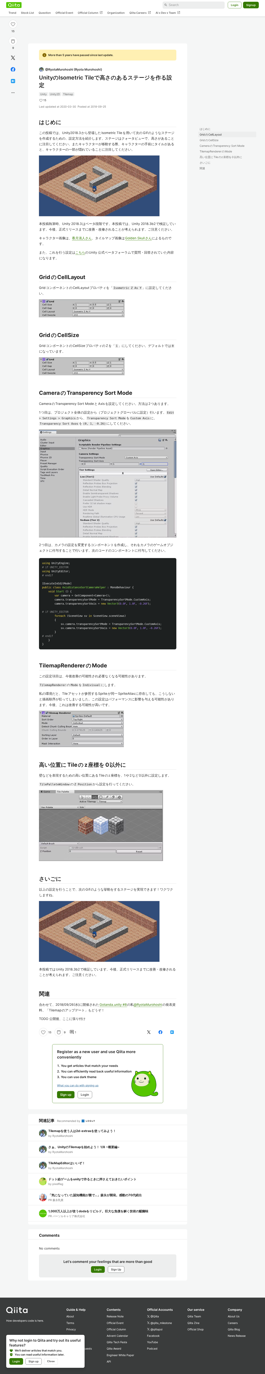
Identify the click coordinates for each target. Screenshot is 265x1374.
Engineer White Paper (120, 1355)
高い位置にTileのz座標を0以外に (221, 157)
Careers (233, 1323)
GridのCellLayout (211, 134)
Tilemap (68, 94)
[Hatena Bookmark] (13, 81)
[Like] (13, 24)
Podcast (152, 1348)
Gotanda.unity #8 (113, 1005)
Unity (43, 94)
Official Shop (195, 1329)
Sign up (34, 1361)
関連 (202, 168)
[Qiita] (14, 5)
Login (234, 5)
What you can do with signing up (78, 1085)
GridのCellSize (209, 140)
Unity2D (55, 94)
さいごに (205, 162)
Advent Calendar (117, 1335)
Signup (251, 5)
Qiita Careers (140, 13)
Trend (12, 12)
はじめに (205, 128)
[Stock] (13, 41)
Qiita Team (194, 1316)
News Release (237, 1335)
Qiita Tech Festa (117, 1342)
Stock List (27, 12)
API (109, 1361)
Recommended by (69, 1121)
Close (51, 1361)
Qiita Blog (234, 1329)
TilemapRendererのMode (216, 151)
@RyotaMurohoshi (148, 1005)
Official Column (90, 13)
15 (13, 31)
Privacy (71, 1329)
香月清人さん (82, 238)
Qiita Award (114, 1348)
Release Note (115, 1316)
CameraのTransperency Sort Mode (222, 145)
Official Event (64, 12)
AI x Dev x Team (168, 13)
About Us (233, 1316)
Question (45, 12)
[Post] (13, 58)
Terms (70, 1323)
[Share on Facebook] (13, 69)
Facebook (153, 1335)
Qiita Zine (193, 1323)
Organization (116, 12)
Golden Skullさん (138, 238)
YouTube (152, 1342)
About (70, 1316)
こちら (80, 252)
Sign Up (116, 1269)
